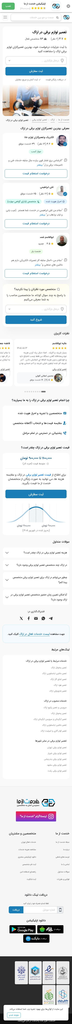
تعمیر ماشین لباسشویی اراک (54, 673)
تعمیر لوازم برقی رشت (57, 771)
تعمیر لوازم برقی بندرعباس (55, 759)
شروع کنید (36, 319)
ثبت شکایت (31, 879)
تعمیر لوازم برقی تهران (57, 747)
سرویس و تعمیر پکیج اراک (55, 707)
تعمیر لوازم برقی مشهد (57, 765)
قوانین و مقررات (63, 879)
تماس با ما (65, 864)
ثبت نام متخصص (29, 864)
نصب (8, 6)
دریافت (16, 910)
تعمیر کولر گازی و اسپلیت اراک (54, 731)
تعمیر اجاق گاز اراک (58, 679)
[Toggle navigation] (5, 17)
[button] (43, 391)
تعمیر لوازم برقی (39, 120)
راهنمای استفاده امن (28, 871)
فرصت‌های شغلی (62, 857)
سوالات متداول (63, 871)
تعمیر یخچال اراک (59, 667)
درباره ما (66, 849)
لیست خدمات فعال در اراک (34, 634)
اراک (53, 120)
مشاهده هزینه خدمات (27, 849)
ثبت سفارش (36, 71)
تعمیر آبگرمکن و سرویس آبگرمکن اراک (50, 719)
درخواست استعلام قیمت (36, 173)
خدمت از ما (63, 120)
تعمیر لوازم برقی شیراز (57, 753)
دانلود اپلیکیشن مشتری (27, 857)
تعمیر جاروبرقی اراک (58, 691)
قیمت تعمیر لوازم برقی (38, 475)
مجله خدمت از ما (62, 842)
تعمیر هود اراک (60, 685)
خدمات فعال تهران (28, 842)
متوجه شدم (14, 1015)
